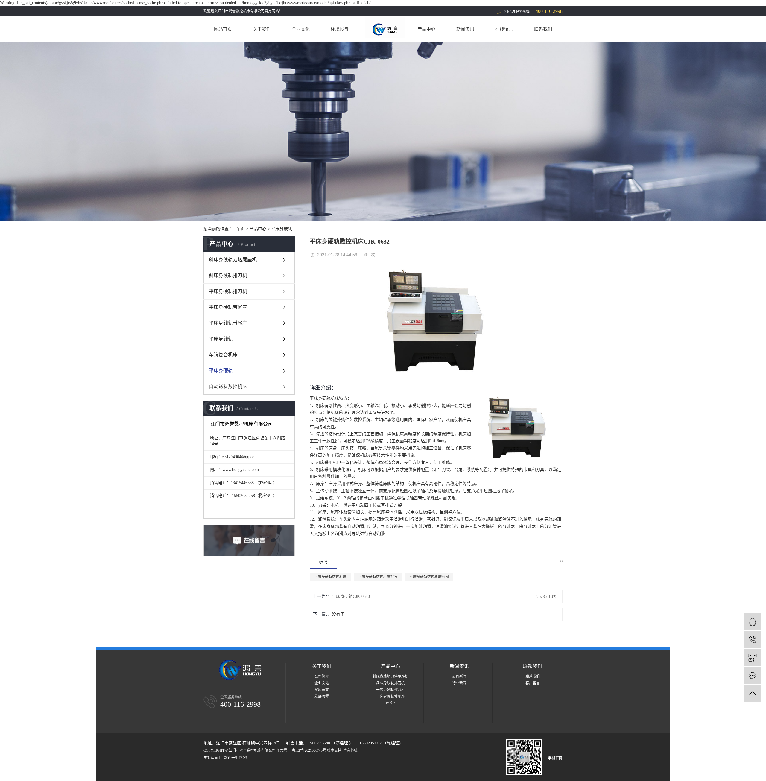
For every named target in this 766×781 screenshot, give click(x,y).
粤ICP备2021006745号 (309, 750)
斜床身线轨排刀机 (228, 275)
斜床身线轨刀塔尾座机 (233, 259)
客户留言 (532, 683)
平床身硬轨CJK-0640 (351, 596)
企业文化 (301, 29)
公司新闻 (459, 676)
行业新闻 (459, 683)
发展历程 (321, 696)
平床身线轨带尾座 (228, 323)
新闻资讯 (465, 29)
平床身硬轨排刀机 (228, 291)
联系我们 (543, 29)
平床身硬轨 (281, 229)
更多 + (390, 703)
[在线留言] (752, 675)
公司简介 (321, 676)
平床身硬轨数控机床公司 (429, 577)
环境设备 (340, 29)
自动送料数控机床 (228, 386)
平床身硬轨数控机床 (330, 577)
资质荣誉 (321, 690)
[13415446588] (752, 639)
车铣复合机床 (223, 354)
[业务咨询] (752, 621)
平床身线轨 (221, 338)
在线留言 (504, 29)
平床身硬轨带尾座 (228, 307)
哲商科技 (350, 750)
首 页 (240, 229)
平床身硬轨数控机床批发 (378, 577)
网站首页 (223, 29)
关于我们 (262, 29)
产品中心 (426, 29)
